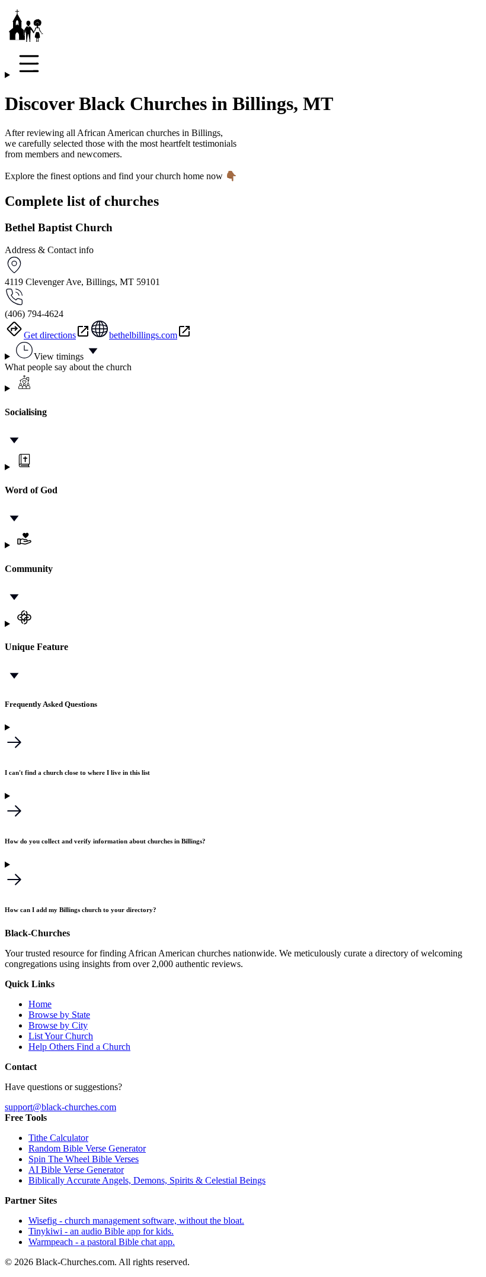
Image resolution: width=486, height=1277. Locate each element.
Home (40, 1004)
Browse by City (58, 1025)
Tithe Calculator (58, 1138)
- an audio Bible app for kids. (101, 1231)
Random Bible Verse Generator (87, 1148)
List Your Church (60, 1036)
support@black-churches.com (60, 1107)
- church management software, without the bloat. (136, 1220)
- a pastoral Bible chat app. (101, 1242)
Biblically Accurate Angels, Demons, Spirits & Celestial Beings (147, 1180)
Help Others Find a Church (79, 1047)
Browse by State (59, 1015)
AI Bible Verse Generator (76, 1170)
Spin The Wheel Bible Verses (83, 1159)
